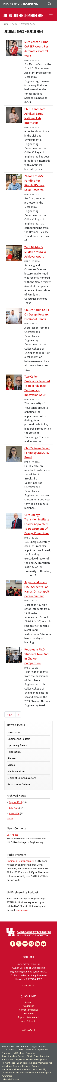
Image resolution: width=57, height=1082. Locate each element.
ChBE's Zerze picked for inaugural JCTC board (37, 453)
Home (5, 23)
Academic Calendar (24, 1049)
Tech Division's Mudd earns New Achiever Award (35, 252)
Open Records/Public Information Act (34, 1063)
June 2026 (14, 813)
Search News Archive (19, 784)
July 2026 (14, 807)
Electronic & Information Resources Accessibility (24, 1069)
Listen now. (22, 909)
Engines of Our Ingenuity (20, 860)
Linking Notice (40, 1059)
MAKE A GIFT (28, 1029)
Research (29, 1013)
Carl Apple (12, 834)
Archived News (28, 23)
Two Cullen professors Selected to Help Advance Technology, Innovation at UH (37, 385)
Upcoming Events (17, 745)
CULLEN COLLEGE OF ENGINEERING (23, 15)
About (28, 1002)
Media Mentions (16, 771)
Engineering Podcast (19, 738)
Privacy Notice (8, 1063)
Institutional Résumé (11, 1066)
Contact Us (28, 985)
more (10, 818)
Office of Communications (22, 777)
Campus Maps (41, 1049)
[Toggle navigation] (50, 16)
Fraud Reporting (41, 1056)
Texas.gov (30, 1053)
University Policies (10, 1079)
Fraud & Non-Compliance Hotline (17, 1059)
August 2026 (15, 802)
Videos (11, 764)
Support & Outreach (28, 1017)
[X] (19, 944)
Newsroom (14, 732)
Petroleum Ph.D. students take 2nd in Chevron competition (36, 656)
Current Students (28, 1009)
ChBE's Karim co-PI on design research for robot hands (37, 314)
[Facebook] (12, 944)
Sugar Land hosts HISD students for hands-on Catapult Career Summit (36, 589)
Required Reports (30, 1066)
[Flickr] (25, 944)
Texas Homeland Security (14, 1056)
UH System (19, 1053)
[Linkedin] (37, 944)
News (14, 23)
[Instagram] (31, 944)
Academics (28, 1005)
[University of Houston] (20, 4)
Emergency (7, 1053)
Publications (15, 751)
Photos (12, 758)
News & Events (28, 1021)
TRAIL (29, 1056)
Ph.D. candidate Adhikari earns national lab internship (34, 116)
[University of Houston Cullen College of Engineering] (28, 931)
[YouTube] (43, 944)
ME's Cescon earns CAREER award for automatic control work (36, 49)
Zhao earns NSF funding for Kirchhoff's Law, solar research (34, 183)
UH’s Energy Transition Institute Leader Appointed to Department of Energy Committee (36, 524)
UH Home (9, 1049)
